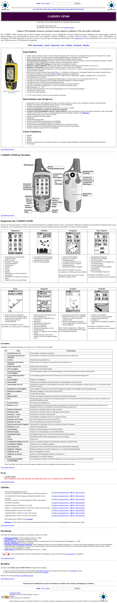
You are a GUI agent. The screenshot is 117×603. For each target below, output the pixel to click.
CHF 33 (72, 515)
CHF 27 (72, 496)
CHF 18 (72, 499)
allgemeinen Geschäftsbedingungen (23, 575)
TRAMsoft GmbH (14, 593)
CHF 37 (72, 510)
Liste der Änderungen (11, 543)
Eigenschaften (38, 45)
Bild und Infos (80, 492)
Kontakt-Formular (69, 27)
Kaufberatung (61, 9)
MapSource (79, 38)
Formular (45, 572)
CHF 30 (72, 503)
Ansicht (47, 45)
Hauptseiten (55, 45)
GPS (42, 3)
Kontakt (11, 596)
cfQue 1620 (39, 9)
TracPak (45, 9)
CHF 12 (72, 492)
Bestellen (86, 45)
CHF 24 (72, 513)
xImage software (9, 549)
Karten (50, 9)
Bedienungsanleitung (10, 538)
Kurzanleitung (8, 539)
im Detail (29, 519)
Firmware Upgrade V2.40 (12, 541)
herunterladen (70, 554)
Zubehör (54, 9)
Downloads (78, 45)
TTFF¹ (56, 72)
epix (34, 9)
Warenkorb (69, 9)
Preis (63, 45)
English (47, 3)
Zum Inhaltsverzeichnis (7, 149)
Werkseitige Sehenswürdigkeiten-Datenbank (18, 544)
